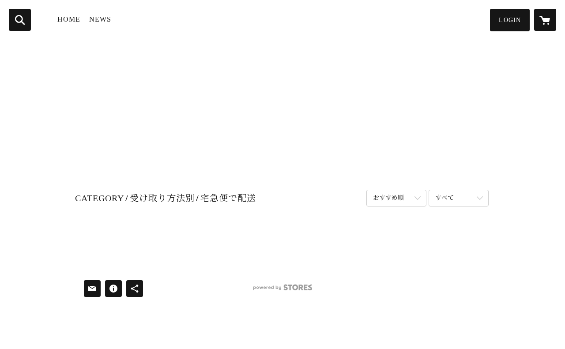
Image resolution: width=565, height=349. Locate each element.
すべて (444, 198)
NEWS (100, 19)
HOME (68, 19)
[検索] (20, 20)
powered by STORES (282, 290)
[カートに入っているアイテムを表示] (545, 20)
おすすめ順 (388, 198)
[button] (510, 20)
